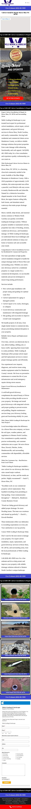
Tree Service (8, 801)
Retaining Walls (17, 798)
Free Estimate (16, 803)
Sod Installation (25, 798)
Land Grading (14, 801)
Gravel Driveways (8, 803)
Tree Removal (24, 800)
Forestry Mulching (16, 800)
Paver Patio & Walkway (7, 800)
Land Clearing (21, 801)
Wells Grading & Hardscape (7, 798)
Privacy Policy (23, 803)
